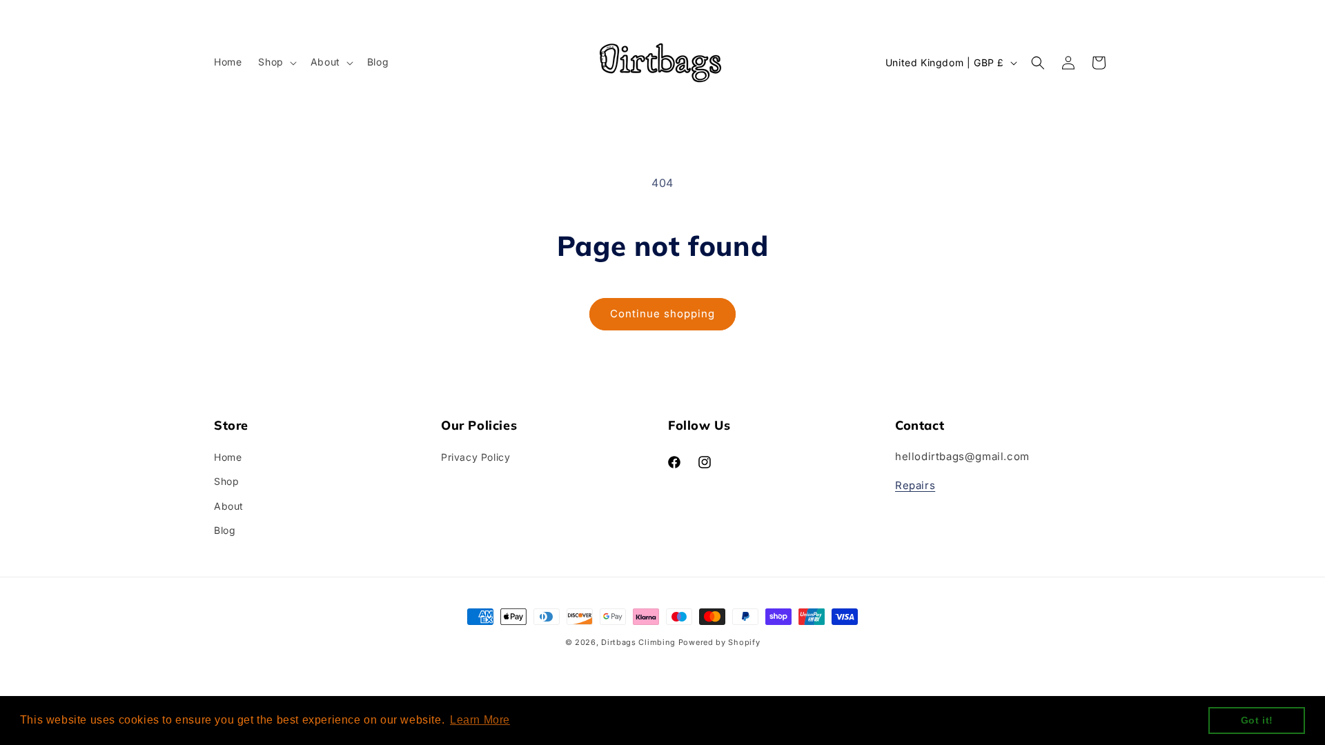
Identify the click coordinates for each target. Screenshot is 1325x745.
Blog (224, 530)
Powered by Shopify (719, 642)
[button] (276, 62)
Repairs (915, 485)
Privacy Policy (475, 457)
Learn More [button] (480, 720)
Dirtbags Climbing (638, 642)
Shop (226, 481)
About (229, 506)
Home (228, 457)
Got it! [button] (1257, 720)
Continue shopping (662, 313)
